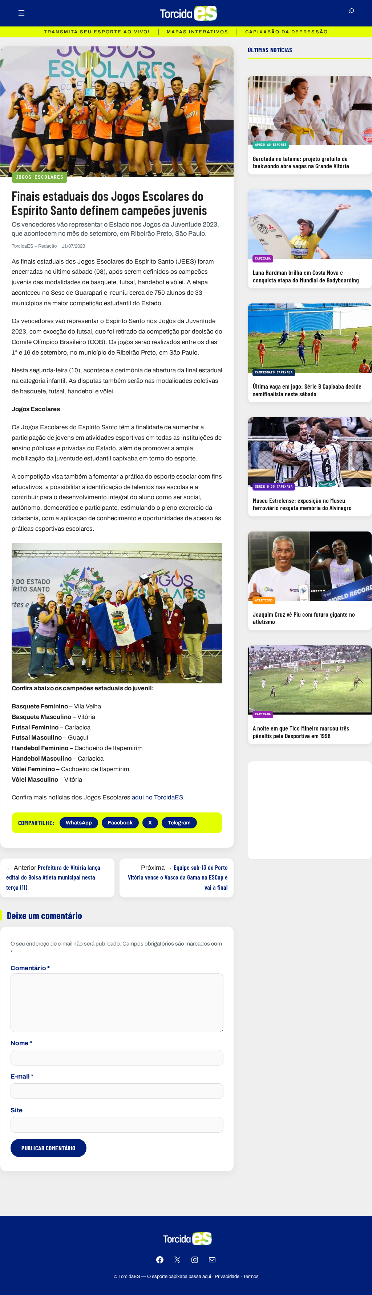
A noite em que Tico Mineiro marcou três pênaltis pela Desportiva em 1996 (301, 731)
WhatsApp (79, 823)
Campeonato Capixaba (273, 373)
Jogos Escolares (40, 177)
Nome (21, 1043)
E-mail (22, 1076)
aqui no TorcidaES (157, 797)
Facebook (120, 823)
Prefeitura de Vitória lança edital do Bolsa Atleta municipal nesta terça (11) (53, 877)
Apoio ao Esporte (271, 144)
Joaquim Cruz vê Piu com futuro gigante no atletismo (304, 618)
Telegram (179, 823)
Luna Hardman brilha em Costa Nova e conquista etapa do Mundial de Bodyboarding (306, 276)
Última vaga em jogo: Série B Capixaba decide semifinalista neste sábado (307, 389)
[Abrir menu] (21, 13)
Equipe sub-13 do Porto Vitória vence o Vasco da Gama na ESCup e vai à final (178, 877)
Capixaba (263, 258)
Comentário (30, 968)
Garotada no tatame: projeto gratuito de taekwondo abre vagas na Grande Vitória (301, 162)
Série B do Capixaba (273, 486)
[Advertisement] (310, 810)
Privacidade (227, 1276)
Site (17, 1110)
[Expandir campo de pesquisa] (351, 13)
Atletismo (264, 600)
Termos (251, 1276)
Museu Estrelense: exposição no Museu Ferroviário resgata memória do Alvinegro (302, 504)
